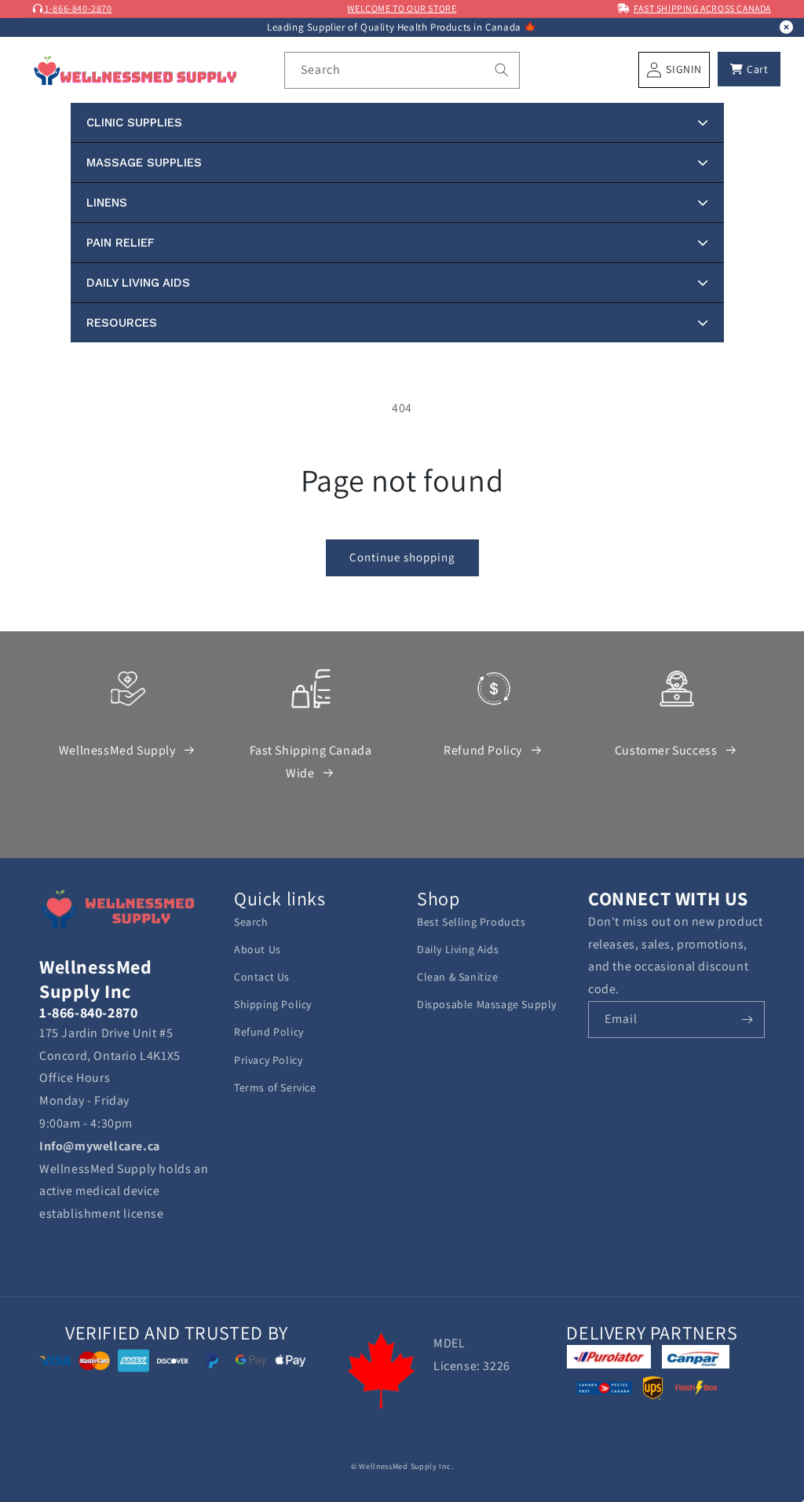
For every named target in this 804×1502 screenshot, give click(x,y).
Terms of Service (275, 1087)
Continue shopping (402, 557)
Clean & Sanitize (458, 977)
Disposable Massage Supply (487, 1004)
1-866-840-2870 (77, 8)
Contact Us (262, 977)
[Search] (501, 70)
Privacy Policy (268, 1060)
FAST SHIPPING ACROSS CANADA (702, 8)
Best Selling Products (471, 922)
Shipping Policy (273, 1004)
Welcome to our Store (401, 8)
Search (251, 922)
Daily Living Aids (458, 949)
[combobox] (402, 70)
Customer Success (666, 750)
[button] (749, 69)
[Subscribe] (746, 1019)
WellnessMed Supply (117, 750)
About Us (257, 949)
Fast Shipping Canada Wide (311, 761)
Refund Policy (483, 750)
